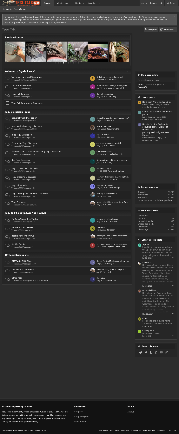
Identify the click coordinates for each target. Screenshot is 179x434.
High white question (104, 94)
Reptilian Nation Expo (116, 246)
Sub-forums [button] (42, 280)
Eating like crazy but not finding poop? (112, 118)
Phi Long (112, 96)
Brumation (100, 278)
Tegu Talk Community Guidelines (27, 103)
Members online (149, 74)
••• (173, 258)
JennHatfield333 (149, 290)
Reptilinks (100, 227)
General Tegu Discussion (24, 117)
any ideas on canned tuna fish (108, 143)
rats (109, 196)
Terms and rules (149, 430)
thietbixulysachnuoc (164, 200)
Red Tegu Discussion (21, 159)
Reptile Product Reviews (23, 227)
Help (170, 430)
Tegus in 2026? (102, 134)
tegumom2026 (113, 129)
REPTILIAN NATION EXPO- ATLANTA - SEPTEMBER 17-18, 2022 (121, 244)
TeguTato (146, 244)
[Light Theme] (161, 3)
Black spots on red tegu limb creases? (112, 160)
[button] (70, 3)
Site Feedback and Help (22, 269)
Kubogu (112, 145)
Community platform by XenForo (24, 431)
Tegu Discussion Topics (17, 111)
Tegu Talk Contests (20, 93)
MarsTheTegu (114, 187)
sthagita (110, 263)
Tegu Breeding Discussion (23, 176)
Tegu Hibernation (19, 185)
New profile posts (81, 416)
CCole (144, 318)
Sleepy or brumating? (105, 185)
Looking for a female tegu (107, 219)
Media (78, 3)
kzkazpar (111, 230)
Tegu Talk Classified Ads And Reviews (25, 212)
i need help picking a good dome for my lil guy (115, 202)
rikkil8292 (110, 137)
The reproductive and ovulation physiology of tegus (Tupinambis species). (127, 177)
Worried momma (103, 126)
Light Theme (114, 430)
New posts (7, 9)
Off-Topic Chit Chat (21, 261)
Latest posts (148, 97)
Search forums (20, 9)
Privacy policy (161, 430)
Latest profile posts (152, 239)
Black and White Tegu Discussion (27, 126)
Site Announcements (21, 85)
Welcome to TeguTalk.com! (20, 71)
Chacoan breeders (104, 151)
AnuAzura (146, 262)
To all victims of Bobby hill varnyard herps (113, 85)
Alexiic (114, 79)
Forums (47, 3)
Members (92, 3)
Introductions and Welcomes (26, 77)
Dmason (110, 120)
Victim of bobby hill (116, 88)
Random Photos (14, 37)
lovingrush (113, 179)
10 (78, 62)
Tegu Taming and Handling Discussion (29, 193)
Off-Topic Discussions (17, 255)
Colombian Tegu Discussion (24, 143)
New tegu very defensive (106, 193)
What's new (62, 3)
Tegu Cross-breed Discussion (25, 168)
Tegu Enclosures (19, 202)
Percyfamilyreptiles (115, 154)
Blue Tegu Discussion (21, 134)
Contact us (137, 430)
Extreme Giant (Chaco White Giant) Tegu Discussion (36, 151)
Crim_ (110, 162)
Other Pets (16, 277)
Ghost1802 (112, 280)
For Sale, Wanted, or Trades (24, 218)
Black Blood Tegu (103, 168)
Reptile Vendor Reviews (22, 235)
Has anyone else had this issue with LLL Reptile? (116, 235)
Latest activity (80, 421)
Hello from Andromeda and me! (109, 77)
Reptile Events (18, 244)
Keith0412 (113, 221)
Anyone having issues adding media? (111, 269)
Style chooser (104, 430)
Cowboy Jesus (148, 330)
